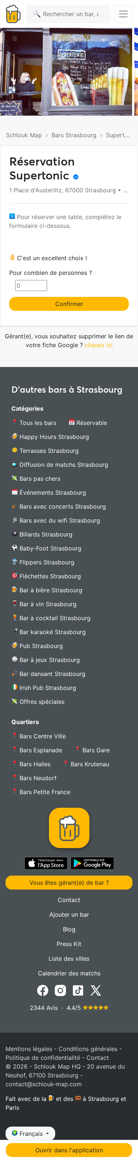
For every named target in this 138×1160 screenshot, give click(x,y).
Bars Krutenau (89, 764)
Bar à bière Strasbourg (50, 590)
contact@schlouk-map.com (44, 1084)
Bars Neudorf (37, 778)
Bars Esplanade (40, 750)
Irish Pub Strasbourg (47, 687)
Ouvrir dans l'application (69, 1150)
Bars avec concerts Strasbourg (62, 506)
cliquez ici (99, 345)
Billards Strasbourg (45, 534)
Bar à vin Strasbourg (47, 604)
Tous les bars (37, 422)
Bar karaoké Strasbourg (52, 632)
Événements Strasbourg (52, 492)
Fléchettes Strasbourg (49, 576)
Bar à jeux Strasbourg (49, 659)
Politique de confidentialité (43, 1057)
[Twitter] (96, 989)
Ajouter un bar (69, 914)
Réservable (91, 422)
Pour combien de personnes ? (50, 272)
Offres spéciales (41, 701)
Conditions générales (88, 1048)
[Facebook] (43, 989)
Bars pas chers (39, 478)
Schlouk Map (24, 135)
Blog (69, 929)
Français (31, 1133)
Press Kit (69, 944)
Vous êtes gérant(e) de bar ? (69, 882)
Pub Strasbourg (40, 646)
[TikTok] (78, 989)
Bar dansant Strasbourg (51, 673)
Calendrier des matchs (69, 973)
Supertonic (121, 135)
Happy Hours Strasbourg (53, 436)
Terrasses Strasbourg (48, 450)
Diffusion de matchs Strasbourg (63, 464)
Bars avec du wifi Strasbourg (59, 520)
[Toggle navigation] (123, 14)
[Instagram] (60, 989)
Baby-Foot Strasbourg (49, 548)
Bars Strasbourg (74, 135)
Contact (69, 899)
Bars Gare (95, 750)
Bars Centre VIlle (42, 736)
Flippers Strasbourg (46, 562)
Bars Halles (34, 764)
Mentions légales (29, 1048)
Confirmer (69, 304)
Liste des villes (69, 958)
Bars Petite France (44, 792)
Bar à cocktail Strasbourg (54, 618)
